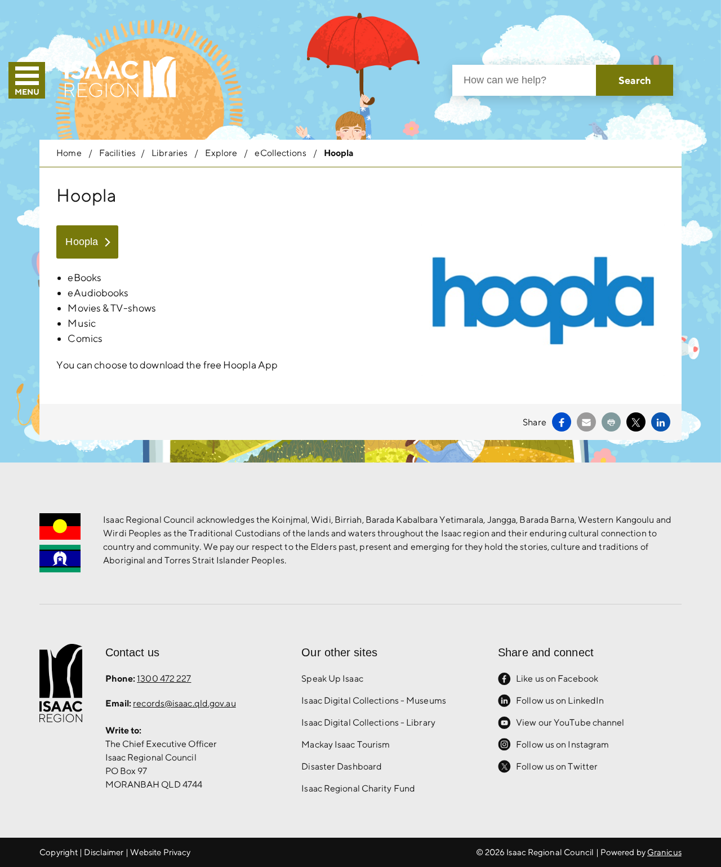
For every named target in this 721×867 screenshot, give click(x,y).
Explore (222, 153)
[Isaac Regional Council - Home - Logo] (120, 76)
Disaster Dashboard (341, 766)
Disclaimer (103, 852)
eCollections (281, 153)
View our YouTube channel (570, 722)
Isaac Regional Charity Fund (358, 788)
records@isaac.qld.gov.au (184, 703)
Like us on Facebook (557, 678)
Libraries (170, 153)
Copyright (58, 852)
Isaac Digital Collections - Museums (373, 700)
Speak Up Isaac (332, 678)
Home (68, 153)
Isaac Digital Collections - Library (368, 722)
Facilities (117, 153)
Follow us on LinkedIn (560, 700)
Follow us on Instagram (562, 744)
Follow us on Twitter (557, 766)
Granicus (664, 852)
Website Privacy (160, 852)
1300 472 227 (164, 678)
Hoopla (81, 241)
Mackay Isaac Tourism (345, 744)
